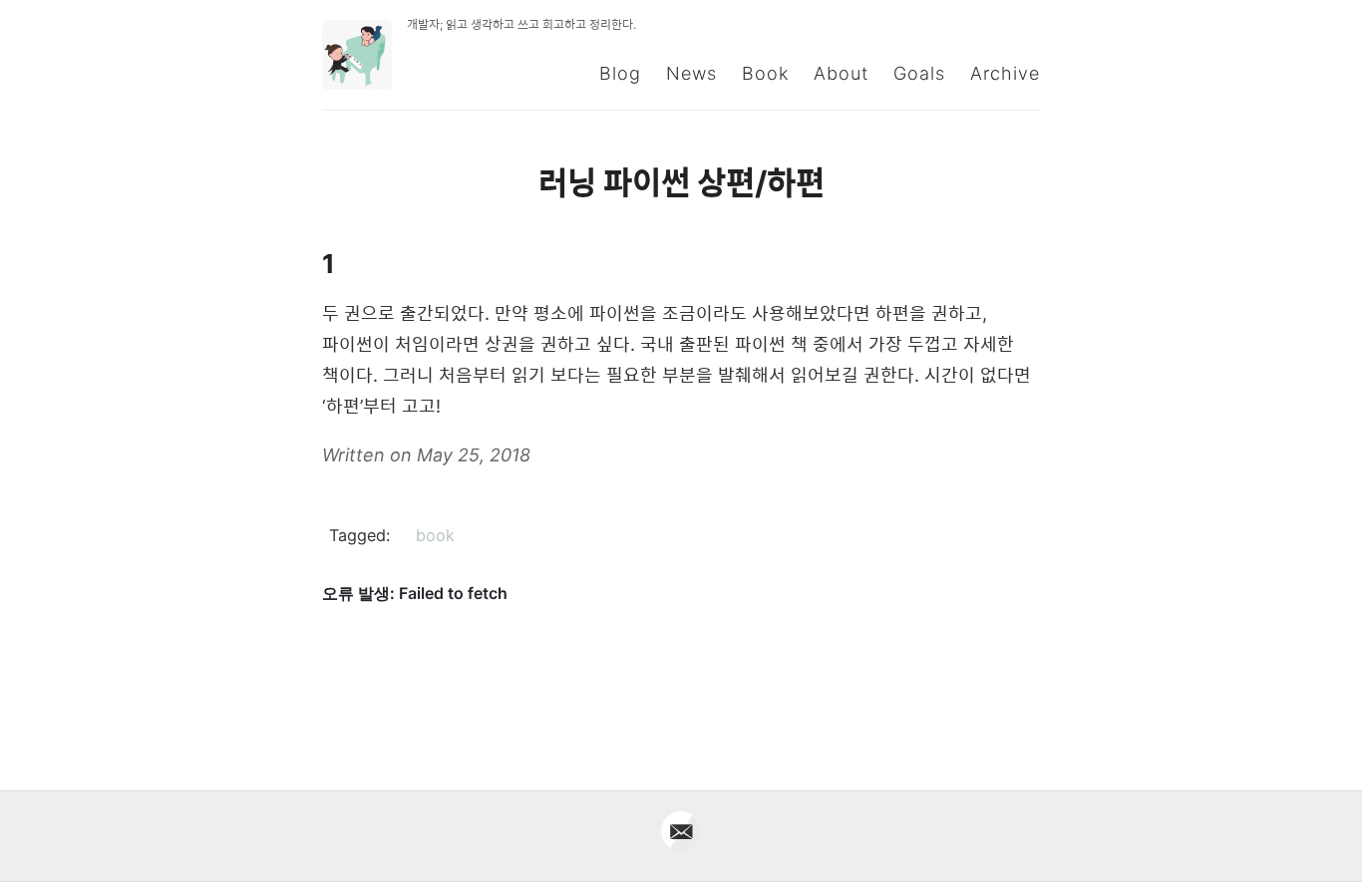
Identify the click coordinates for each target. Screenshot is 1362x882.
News (691, 73)
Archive (1005, 73)
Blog (620, 73)
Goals (919, 73)
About (841, 73)
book (435, 535)
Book (765, 73)
